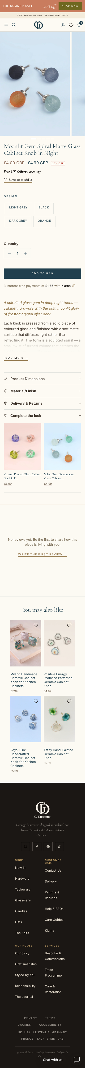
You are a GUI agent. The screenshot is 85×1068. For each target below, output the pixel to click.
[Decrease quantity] (8, 253)
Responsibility (25, 986)
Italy (40, 1038)
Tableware (22, 889)
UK (20, 1032)
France (27, 1038)
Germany (59, 1032)
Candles (21, 911)
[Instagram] (25, 846)
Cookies (24, 1024)
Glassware (23, 900)
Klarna (49, 930)
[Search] (13, 25)
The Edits (22, 933)
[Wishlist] (71, 24)
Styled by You (25, 975)
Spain (51, 1038)
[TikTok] (59, 846)
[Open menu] (6, 25)
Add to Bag (42, 273)
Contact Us (53, 870)
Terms (50, 1018)
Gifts (18, 922)
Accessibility (50, 1024)
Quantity (11, 244)
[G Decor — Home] (38, 25)
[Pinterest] (48, 846)
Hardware (22, 878)
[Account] (63, 25)
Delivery (51, 881)
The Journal (24, 997)
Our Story (22, 953)
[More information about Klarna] (73, 285)
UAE (61, 1038)
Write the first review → (42, 554)
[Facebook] (36, 846)
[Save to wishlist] (35, 625)
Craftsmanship (26, 964)
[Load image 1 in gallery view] (35, 84)
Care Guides (54, 919)
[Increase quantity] (27, 253)
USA (27, 1032)
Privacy (30, 1018)
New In (20, 867)
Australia (41, 1032)
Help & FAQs (54, 909)
